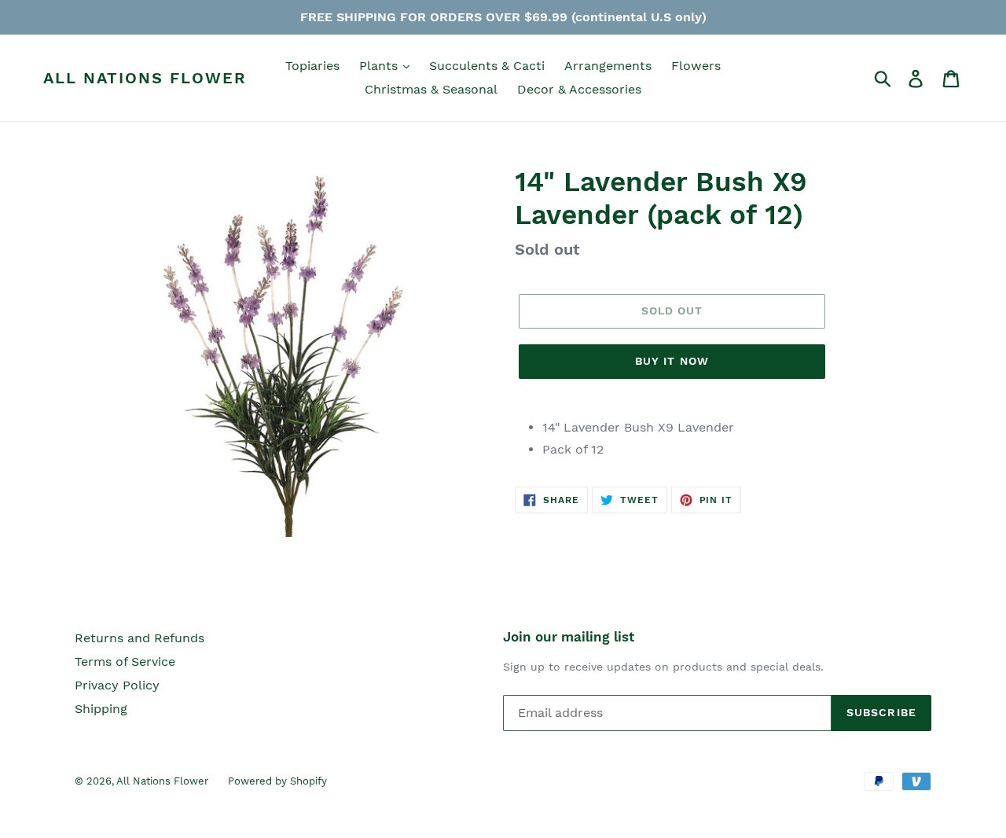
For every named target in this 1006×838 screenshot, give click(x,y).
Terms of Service (125, 661)
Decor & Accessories (579, 89)
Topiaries (312, 65)
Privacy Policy (117, 685)
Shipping (101, 708)
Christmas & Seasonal (431, 89)
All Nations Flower (145, 77)
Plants (380, 65)
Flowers (696, 65)
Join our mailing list (568, 637)
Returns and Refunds (139, 637)
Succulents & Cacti (487, 65)
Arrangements (608, 65)
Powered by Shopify (277, 781)
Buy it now (672, 361)
